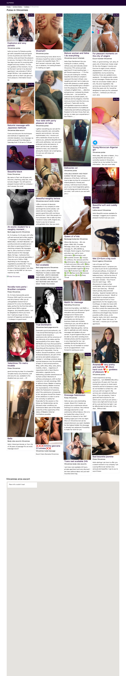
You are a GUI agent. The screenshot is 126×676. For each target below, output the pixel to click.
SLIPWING (10, 3)
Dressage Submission (74, 395)
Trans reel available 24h (76, 461)
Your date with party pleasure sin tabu (46, 121)
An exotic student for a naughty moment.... (19, 228)
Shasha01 (40, 51)
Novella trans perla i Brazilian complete (17, 288)
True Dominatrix (43, 324)
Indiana (26, 7)
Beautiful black (15, 171)
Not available (42, 265)
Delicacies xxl (70, 168)
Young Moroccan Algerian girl (105, 148)
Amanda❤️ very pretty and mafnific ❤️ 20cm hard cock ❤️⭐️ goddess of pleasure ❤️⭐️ (105, 368)
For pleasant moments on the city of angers (105, 54)
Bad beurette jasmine (103, 456)
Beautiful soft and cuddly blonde (105, 206)
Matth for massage (73, 302)
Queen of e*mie (72, 236)
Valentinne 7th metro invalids (18, 364)
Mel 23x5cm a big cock (104, 258)
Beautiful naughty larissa (48, 198)
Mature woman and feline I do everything (76, 54)
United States (17, 7)
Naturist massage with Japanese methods (19, 126)
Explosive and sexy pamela (17, 44)
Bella (10, 438)
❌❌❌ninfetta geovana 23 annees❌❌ (48, 447)
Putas (9, 7)
